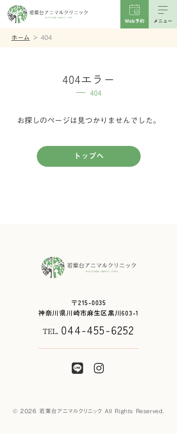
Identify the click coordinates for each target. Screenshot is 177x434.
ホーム (20, 38)
